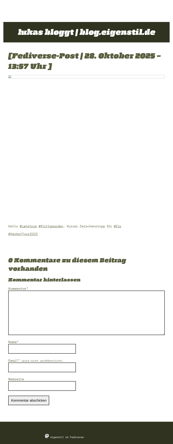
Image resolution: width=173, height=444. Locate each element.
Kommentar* (18, 289)
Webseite (16, 379)
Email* (35, 361)
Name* (13, 342)
